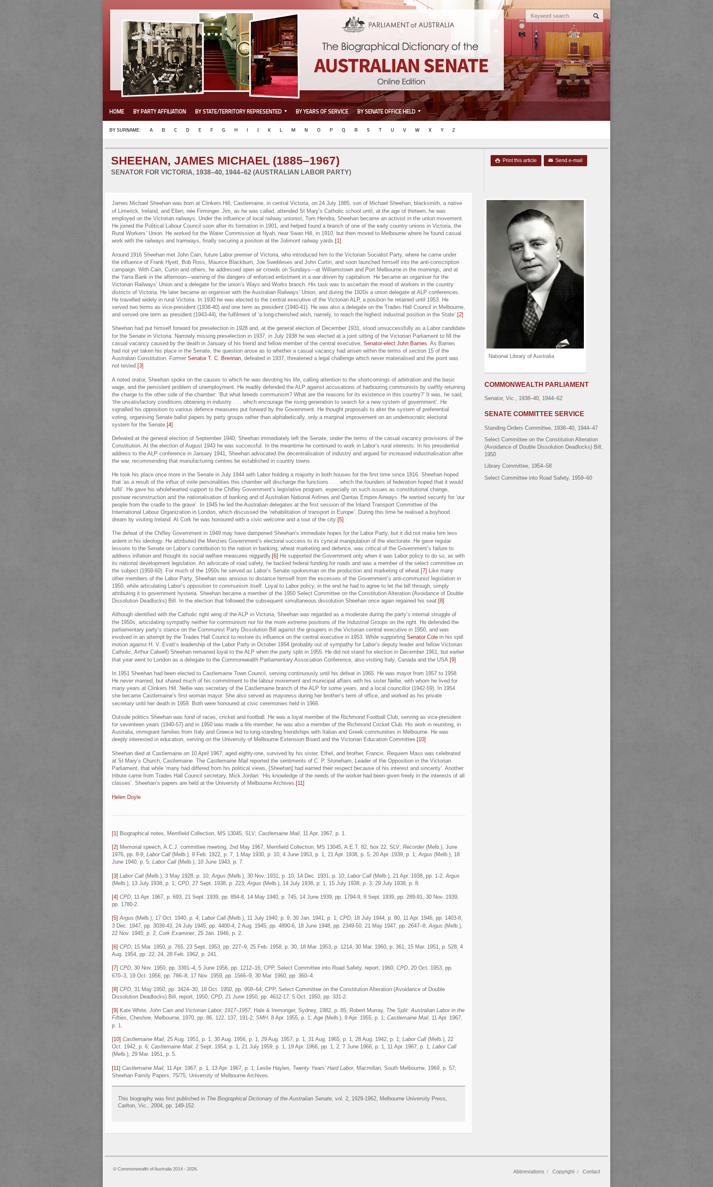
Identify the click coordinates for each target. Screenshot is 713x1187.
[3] (140, 366)
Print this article (516, 160)
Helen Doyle (126, 797)
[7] (424, 571)
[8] (441, 601)
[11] (300, 783)
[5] (341, 519)
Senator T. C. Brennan (214, 358)
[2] (460, 314)
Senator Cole (422, 637)
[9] (453, 660)
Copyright (563, 1172)
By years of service (322, 111)
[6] (275, 556)
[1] (338, 241)
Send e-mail (565, 160)
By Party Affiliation (159, 111)
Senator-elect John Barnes (395, 343)
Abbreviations (528, 1172)
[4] (170, 425)
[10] (421, 739)
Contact (591, 1172)
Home (116, 111)
